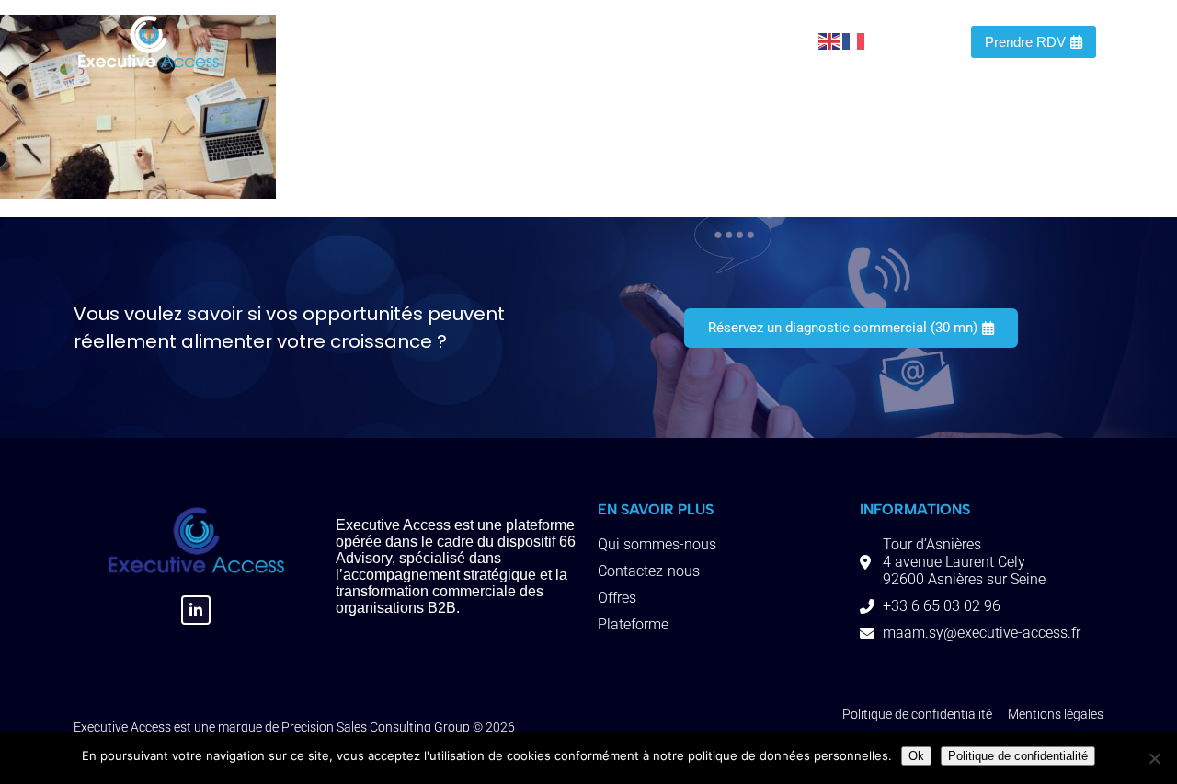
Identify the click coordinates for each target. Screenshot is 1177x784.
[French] (854, 41)
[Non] (1154, 758)
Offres (476, 41)
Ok (916, 756)
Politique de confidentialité (1018, 756)
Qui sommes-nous (375, 41)
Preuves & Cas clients (681, 41)
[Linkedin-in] (196, 610)
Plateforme (552, 41)
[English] (830, 41)
